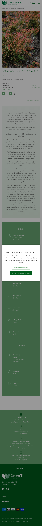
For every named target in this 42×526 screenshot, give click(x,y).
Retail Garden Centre (21, 268)
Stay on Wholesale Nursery (21, 273)
